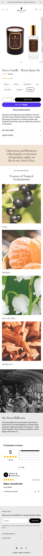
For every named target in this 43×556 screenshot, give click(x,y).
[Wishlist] (36, 9)
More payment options (21, 110)
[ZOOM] (40, 62)
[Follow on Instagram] (21, 548)
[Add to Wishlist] (40, 19)
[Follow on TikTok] (26, 548)
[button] (29, 451)
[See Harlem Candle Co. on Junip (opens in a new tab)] (26, 498)
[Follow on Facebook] (17, 548)
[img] (16, 474)
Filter (22, 467)
